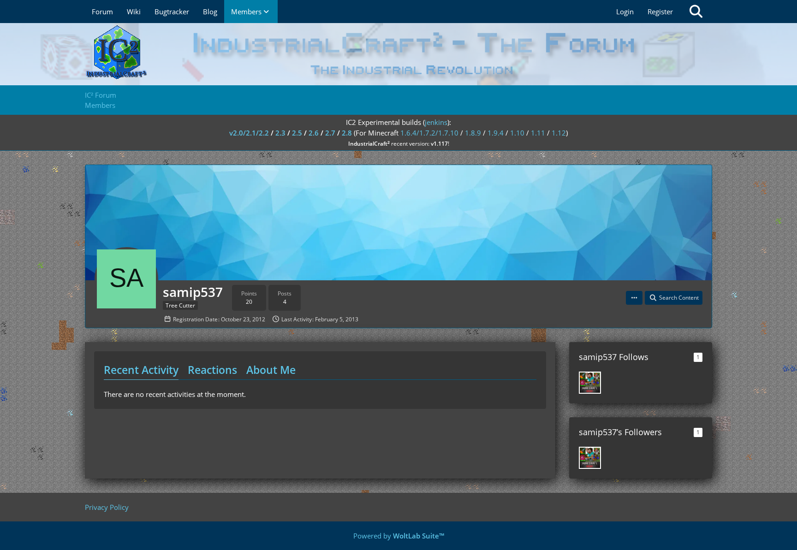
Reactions (212, 369)
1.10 (517, 132)
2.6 (314, 132)
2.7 (330, 132)
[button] (634, 298)
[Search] (696, 11)
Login (625, 11)
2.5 (297, 132)
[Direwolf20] (590, 383)
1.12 (559, 132)
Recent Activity (141, 369)
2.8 (347, 132)
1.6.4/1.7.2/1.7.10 (429, 132)
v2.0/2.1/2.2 (249, 132)
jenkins (436, 122)
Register (660, 11)
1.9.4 (496, 132)
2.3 (280, 132)
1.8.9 (473, 132)
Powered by (398, 535)
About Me (271, 369)
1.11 (538, 132)
